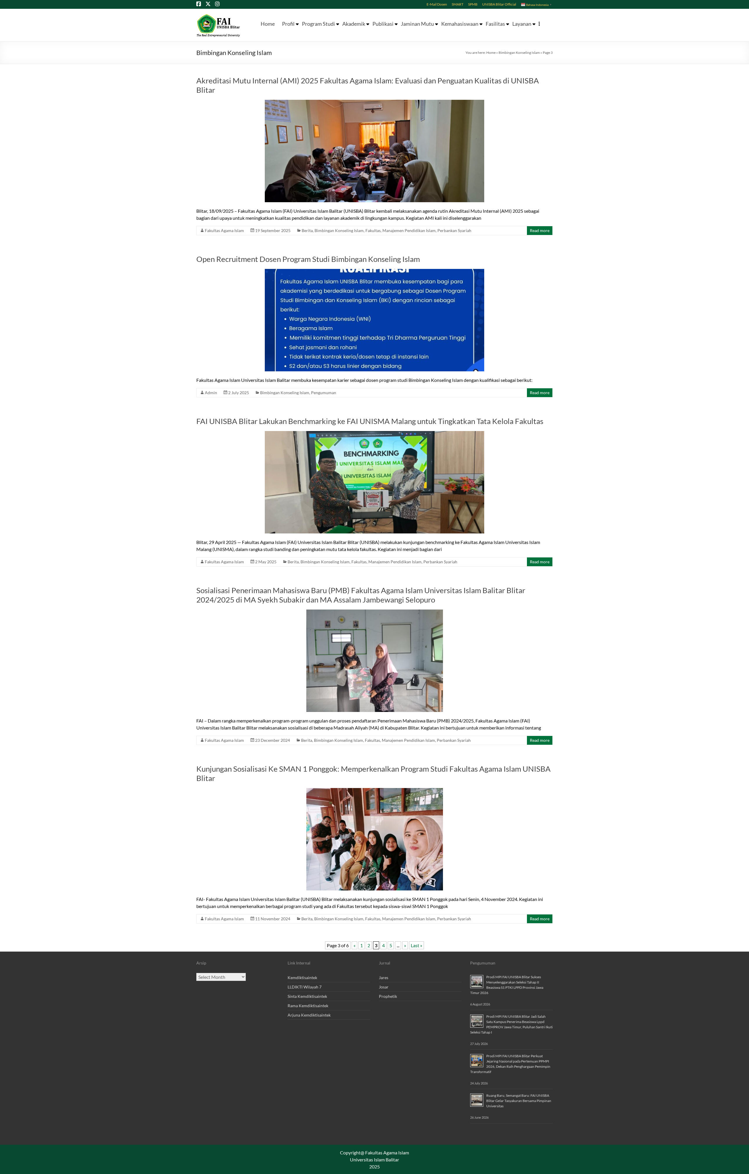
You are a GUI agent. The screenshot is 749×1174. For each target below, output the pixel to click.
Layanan (521, 24)
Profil (288, 24)
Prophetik (388, 996)
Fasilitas (495, 24)
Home (268, 24)
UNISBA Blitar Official (499, 4)
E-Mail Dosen (437, 4)
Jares (383, 977)
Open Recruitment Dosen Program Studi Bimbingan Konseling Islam (308, 259)
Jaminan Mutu (417, 24)
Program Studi (318, 24)
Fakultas (373, 230)
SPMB (472, 4)
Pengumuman (323, 392)
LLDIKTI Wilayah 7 (305, 986)
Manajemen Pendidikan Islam (409, 230)
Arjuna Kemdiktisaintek (309, 1014)
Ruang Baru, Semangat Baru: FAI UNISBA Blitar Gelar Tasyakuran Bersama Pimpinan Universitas (518, 1100)
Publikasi (383, 24)
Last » (416, 945)
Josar (384, 986)
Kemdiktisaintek (302, 977)
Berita (307, 230)
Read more (539, 230)
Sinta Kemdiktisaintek (307, 996)
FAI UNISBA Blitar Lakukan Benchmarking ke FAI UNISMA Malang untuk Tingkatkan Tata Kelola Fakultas (369, 421)
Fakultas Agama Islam (224, 230)
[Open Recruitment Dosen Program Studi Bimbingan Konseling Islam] (374, 271)
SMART (457, 4)
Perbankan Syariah (454, 230)
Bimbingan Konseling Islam (519, 52)
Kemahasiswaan (459, 24)
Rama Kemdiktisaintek (308, 1005)
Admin (211, 392)
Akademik (353, 24)
